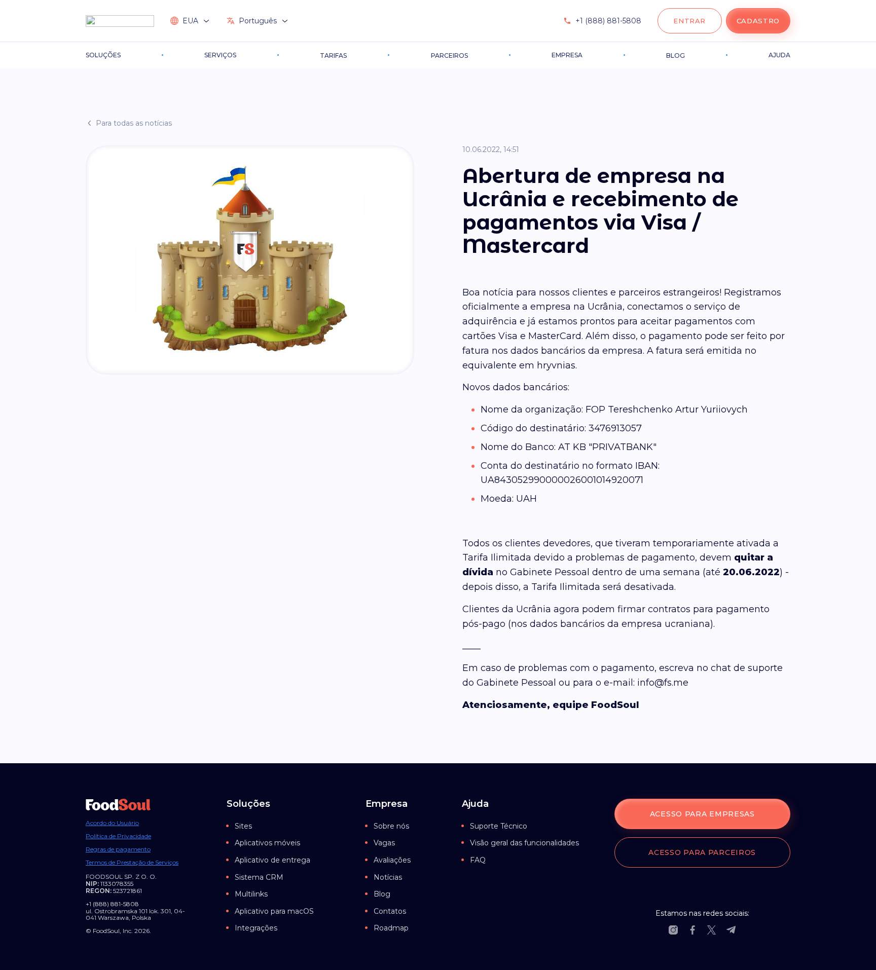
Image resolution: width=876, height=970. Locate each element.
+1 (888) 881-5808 (608, 20)
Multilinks (251, 894)
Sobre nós (391, 826)
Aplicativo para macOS (274, 911)
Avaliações (392, 860)
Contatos (390, 911)
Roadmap (391, 927)
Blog (382, 894)
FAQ (478, 860)
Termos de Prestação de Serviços (132, 862)
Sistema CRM (259, 877)
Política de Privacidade (118, 836)
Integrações (256, 927)
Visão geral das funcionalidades (524, 842)
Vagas (384, 842)
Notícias (388, 877)
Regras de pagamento (118, 849)
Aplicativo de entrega (272, 860)
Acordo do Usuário (112, 823)
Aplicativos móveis (267, 842)
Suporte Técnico (498, 826)
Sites (243, 826)
